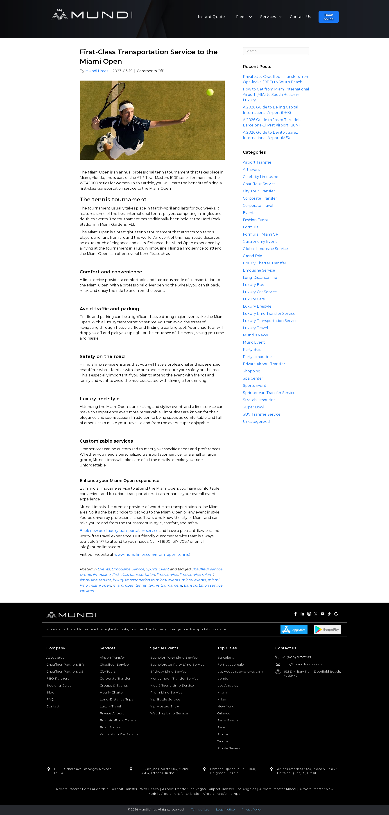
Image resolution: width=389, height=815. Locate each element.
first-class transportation (133, 574)
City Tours (108, 671)
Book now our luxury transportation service (119, 531)
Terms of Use (200, 809)
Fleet (241, 17)
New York (225, 706)
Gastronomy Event (260, 241)
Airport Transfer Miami (277, 789)
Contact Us (300, 17)
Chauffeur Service (259, 184)
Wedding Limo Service (169, 713)
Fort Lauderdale (230, 664)
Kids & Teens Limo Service (172, 685)
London (224, 678)
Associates (55, 657)
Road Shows (110, 727)
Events (103, 569)
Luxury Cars (254, 299)
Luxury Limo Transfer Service (269, 313)
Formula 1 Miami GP (260, 234)
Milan (221, 699)
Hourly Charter (112, 692)
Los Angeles (227, 685)
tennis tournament (165, 585)
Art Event (251, 169)
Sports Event (157, 569)
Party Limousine (257, 357)
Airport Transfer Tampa (221, 794)
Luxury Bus (253, 285)
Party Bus (251, 349)
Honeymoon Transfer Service (174, 678)
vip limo (87, 591)
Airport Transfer (257, 162)
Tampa (223, 741)
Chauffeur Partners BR (65, 664)
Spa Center (253, 378)
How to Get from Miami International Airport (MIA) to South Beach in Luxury (276, 94)
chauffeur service (207, 569)
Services (268, 17)
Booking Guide (59, 685)
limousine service (95, 580)
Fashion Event (255, 220)
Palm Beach (227, 720)
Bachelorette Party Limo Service (177, 664)
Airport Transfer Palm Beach (135, 789)
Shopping (251, 371)
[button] (329, 17)
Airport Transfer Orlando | (181, 794)
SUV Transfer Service (261, 414)
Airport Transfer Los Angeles (232, 789)
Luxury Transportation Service (270, 321)
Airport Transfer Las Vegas (184, 789)
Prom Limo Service (166, 692)
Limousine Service (127, 569)
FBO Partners (57, 678)
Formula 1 (252, 227)
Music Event (254, 342)
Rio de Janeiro (229, 748)
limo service (167, 574)
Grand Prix (252, 256)
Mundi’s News (255, 335)
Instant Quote (211, 17)
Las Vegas (225, 671)
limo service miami (196, 574)
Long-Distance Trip (260, 277)
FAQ (50, 699)
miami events (193, 580)
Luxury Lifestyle (257, 306)
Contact (53, 706)
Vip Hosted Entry (164, 706)
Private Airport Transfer (264, 364)
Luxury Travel (255, 328)
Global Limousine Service (265, 249)
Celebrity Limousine (260, 177)
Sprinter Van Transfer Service (269, 393)
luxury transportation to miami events (146, 580)
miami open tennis (130, 585)
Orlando (224, 713)
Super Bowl (253, 407)
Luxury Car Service (260, 292)
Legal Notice (225, 809)
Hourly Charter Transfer (264, 263)
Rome (222, 734)
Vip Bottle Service (165, 699)
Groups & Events (114, 685)
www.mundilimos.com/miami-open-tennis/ (151, 554)
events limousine (95, 574)
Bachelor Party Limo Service (174, 657)
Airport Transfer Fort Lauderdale (82, 789)
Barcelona (225, 657)
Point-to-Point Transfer (119, 720)
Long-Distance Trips (116, 699)
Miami (222, 692)
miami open (100, 585)
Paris (221, 727)
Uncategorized (256, 421)
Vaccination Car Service (119, 734)
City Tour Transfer (259, 191)
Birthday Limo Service (168, 671)
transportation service (203, 585)
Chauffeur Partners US (65, 671)
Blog (50, 692)
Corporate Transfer (260, 198)
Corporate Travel (258, 205)
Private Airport (112, 713)
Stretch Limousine (259, 400)
